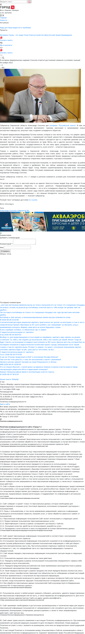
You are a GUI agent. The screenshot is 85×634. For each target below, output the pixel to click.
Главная (3, 18)
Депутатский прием (52, 35)
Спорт (26, 35)
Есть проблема (24, 28)
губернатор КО (23, 211)
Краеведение (66, 35)
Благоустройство (36, 35)
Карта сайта (5, 404)
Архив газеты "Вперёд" (9, 379)
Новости (3, 20)
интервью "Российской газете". (63, 125)
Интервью (4, 35)
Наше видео (13, 28)
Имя (1, 247)
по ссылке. (33, 200)
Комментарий (6, 244)
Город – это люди (16, 35)
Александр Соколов (8, 211)
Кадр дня (4, 28)
